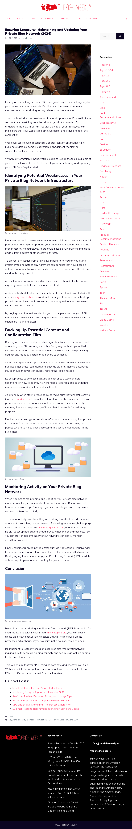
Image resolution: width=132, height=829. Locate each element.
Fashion (104, 160)
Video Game (107, 319)
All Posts (105, 91)
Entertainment (47, 19)
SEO (76, 719)
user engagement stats (51, 527)
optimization (41, 719)
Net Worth (106, 223)
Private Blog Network (63, 719)
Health (77, 19)
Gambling (64, 19)
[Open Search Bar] (125, 19)
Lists (102, 207)
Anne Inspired (108, 97)
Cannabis (105, 133)
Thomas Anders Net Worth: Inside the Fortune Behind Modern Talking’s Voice (63, 806)
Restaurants (107, 265)
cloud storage (23, 399)
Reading (104, 249)
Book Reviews (108, 122)
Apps (103, 102)
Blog (102, 107)
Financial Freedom (110, 165)
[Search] (120, 36)
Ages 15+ (105, 75)
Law (102, 202)
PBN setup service (57, 632)
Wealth (104, 325)
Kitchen (19, 19)
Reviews (104, 271)
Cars (102, 139)
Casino (31, 19)
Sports (103, 287)
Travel (103, 308)
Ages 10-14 (106, 70)
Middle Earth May (110, 218)
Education (105, 149)
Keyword (13, 719)
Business (105, 128)
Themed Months (109, 298)
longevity (22, 719)
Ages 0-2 (105, 64)
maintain (31, 719)
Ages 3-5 (105, 80)
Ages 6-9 (105, 86)
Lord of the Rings (109, 213)
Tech (11, 716)
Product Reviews (109, 244)
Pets (102, 229)
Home (7, 19)
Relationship (92, 19)
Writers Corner (108, 330)
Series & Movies (108, 276)
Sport (103, 281)
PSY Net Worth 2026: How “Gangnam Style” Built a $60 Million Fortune (63, 761)
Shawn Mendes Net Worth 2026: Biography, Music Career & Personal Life (65, 747)
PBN (50, 719)
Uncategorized (108, 314)
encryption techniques (26, 297)
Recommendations (110, 255)
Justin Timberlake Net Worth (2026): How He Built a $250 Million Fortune (63, 793)
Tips (102, 303)
